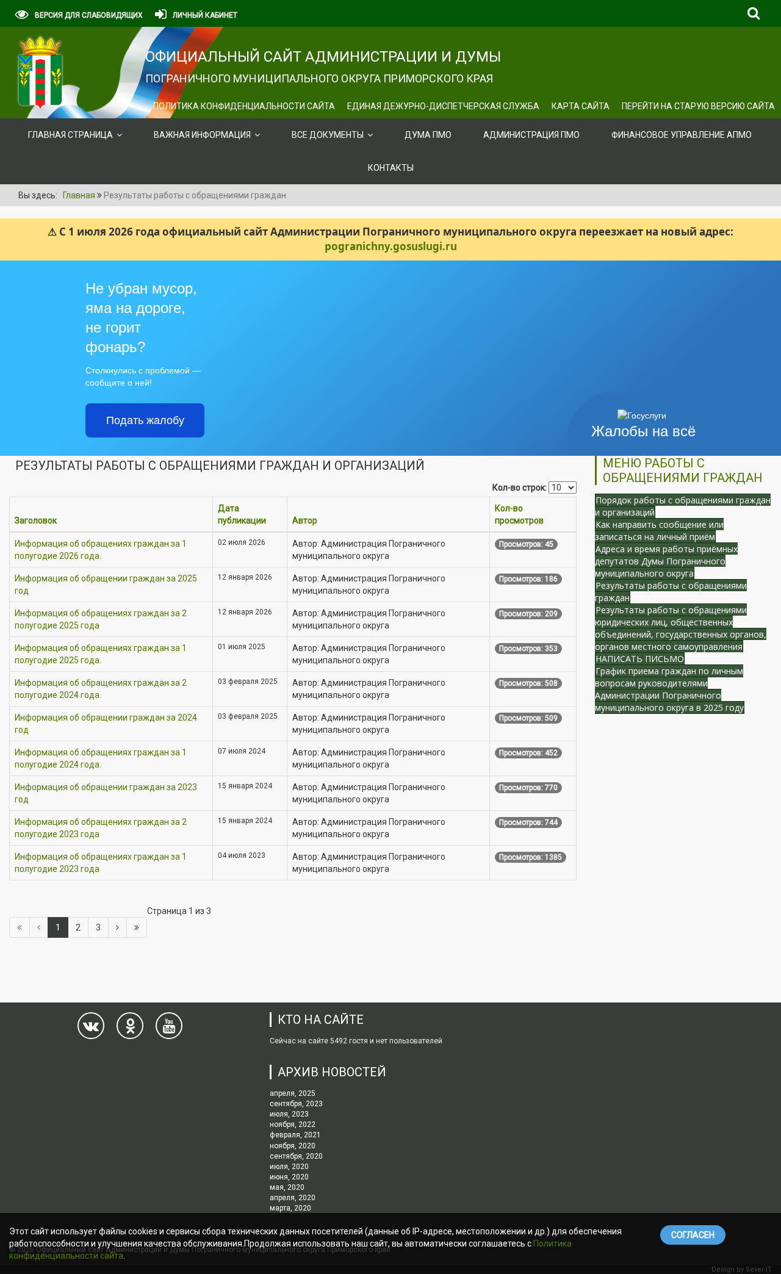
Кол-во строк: (519, 487)
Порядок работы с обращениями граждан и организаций (683, 506)
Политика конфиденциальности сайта (244, 106)
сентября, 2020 (296, 1156)
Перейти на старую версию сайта (698, 106)
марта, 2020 (290, 1208)
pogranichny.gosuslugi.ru (391, 246)
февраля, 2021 (295, 1135)
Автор (304, 520)
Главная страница (70, 135)
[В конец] (136, 927)
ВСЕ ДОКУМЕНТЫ (328, 135)
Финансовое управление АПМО (681, 135)
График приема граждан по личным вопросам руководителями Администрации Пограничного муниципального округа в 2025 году (669, 689)
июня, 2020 (289, 1177)
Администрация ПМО (531, 135)
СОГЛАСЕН (692, 1235)
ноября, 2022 (292, 1124)
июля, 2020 (289, 1166)
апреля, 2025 (292, 1093)
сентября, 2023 (296, 1103)
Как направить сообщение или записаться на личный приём (659, 530)
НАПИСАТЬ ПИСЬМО (640, 658)
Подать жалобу (145, 420)
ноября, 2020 (292, 1146)
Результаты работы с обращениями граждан (671, 591)
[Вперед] (117, 927)
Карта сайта (581, 106)
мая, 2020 (287, 1187)
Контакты (391, 168)
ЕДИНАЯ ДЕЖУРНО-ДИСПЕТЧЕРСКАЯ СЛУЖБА (443, 106)
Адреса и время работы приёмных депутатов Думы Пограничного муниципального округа (666, 561)
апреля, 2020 (292, 1197)
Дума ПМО (428, 135)
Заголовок (36, 520)
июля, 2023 (289, 1114)
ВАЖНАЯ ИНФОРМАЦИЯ (202, 135)
